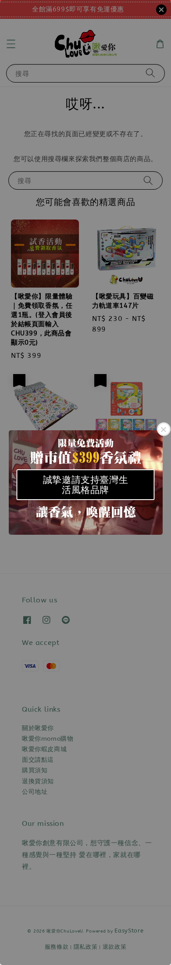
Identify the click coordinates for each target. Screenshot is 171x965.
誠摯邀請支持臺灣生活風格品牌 (85, 485)
